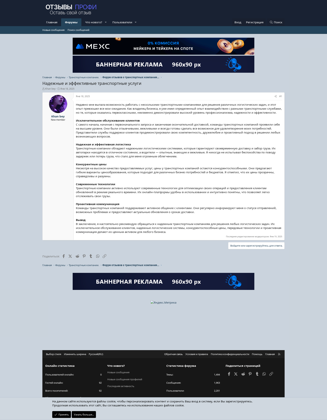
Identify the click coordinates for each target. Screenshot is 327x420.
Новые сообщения (53, 30)
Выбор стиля (53, 354)
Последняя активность (120, 386)
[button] (106, 22)
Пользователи (122, 22)
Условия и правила (196, 354)
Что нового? (93, 22)
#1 (280, 96)
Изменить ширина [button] (75, 354)
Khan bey (50, 88)
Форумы (71, 22)
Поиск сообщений (78, 30)
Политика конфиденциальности (230, 354)
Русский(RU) (96, 354)
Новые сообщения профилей (124, 379)
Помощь (257, 354)
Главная (51, 22)
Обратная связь (173, 354)
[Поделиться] (275, 96)
